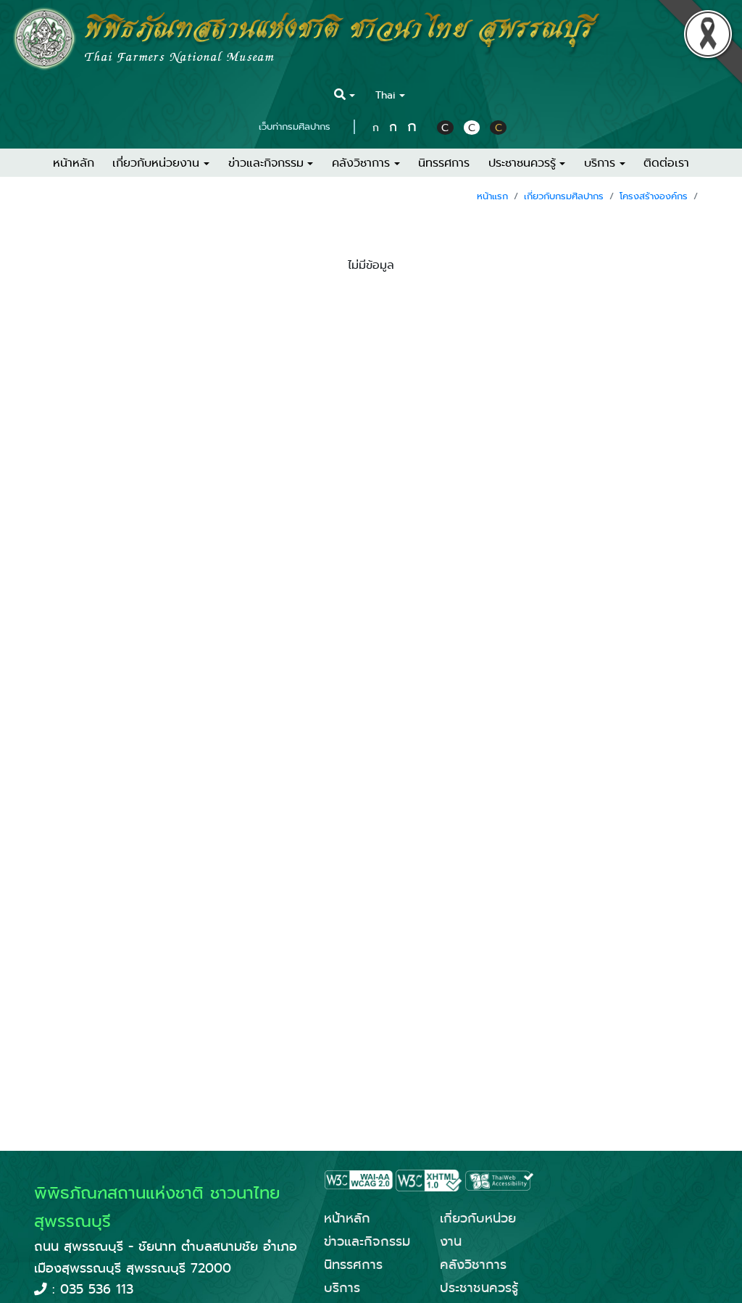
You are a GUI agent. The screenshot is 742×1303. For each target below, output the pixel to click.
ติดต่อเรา (666, 162)
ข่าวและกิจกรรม (367, 1241)
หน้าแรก (492, 196)
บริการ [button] (599, 162)
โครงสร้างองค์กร (654, 196)
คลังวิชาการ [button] (361, 162)
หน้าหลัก (73, 162)
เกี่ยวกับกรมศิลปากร (564, 196)
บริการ (342, 1287)
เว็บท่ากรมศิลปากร (294, 126)
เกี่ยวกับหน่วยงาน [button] (155, 162)
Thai (385, 95)
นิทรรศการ (444, 162)
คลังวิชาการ (473, 1264)
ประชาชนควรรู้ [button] (522, 162)
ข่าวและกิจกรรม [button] (266, 162)
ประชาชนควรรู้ (479, 1287)
